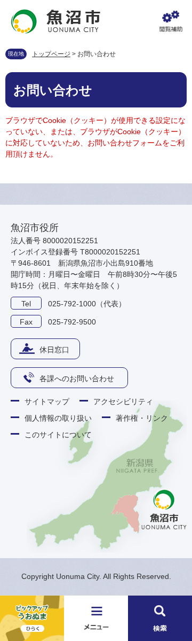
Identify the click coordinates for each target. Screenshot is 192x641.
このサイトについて (58, 434)
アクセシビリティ (123, 401)
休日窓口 (54, 349)
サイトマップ (47, 401)
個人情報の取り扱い (58, 418)
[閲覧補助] (171, 21)
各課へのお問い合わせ (76, 378)
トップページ (51, 54)
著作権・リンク (142, 418)
